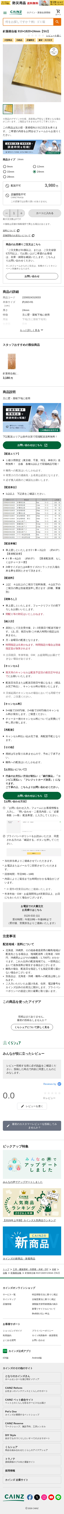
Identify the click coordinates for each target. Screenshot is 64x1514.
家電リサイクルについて (43, 1309)
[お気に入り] (53, 51)
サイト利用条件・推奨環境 (45, 1335)
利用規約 (7, 1335)
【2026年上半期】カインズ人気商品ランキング (29, 1220)
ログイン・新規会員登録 (38, 12)
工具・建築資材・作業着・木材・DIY (30, 1269)
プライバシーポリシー (42, 1330)
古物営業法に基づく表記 (43, 1299)
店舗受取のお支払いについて (17, 235)
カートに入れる (45, 213)
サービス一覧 (9, 1294)
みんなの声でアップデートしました (23, 1182)
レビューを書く (53, 35)
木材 (54, 1269)
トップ (6, 1269)
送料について (9, 230)
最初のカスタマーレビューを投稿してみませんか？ (34, 1126)
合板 (5, 1273)
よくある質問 (9, 1340)
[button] (57, 22)
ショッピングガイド (12, 1330)
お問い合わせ (32, 276)
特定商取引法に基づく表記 (45, 1294)
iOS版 (6, 1358)
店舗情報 (7, 1304)
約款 (38, 1065)
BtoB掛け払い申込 (40, 1313)
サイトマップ (9, 1299)
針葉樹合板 (16, 1273)
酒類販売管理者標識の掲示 (45, 1304)
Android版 (37, 1358)
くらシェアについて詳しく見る (32, 1027)
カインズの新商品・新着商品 (19, 1258)
